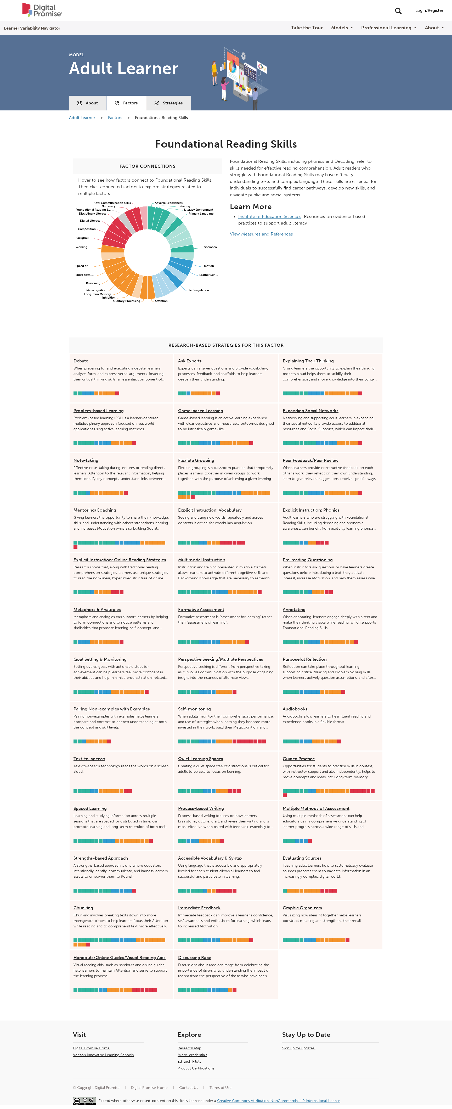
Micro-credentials (192, 1055)
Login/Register (429, 10)
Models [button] (340, 28)
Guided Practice (299, 758)
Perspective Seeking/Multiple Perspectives (220, 659)
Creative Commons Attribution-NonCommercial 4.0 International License (278, 1101)
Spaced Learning (90, 808)
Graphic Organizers (302, 907)
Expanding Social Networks (310, 410)
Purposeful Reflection (305, 659)
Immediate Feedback (199, 907)
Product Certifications (196, 1068)
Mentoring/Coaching (95, 510)
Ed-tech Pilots (189, 1061)
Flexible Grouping (196, 460)
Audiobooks (295, 709)
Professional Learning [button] (387, 28)
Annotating (294, 609)
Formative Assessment (201, 609)
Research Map (189, 1048)
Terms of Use (220, 1087)
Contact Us (188, 1087)
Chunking (83, 907)
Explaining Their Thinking (308, 360)
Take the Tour (307, 28)
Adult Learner (82, 117)
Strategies (173, 102)
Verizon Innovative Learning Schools (103, 1055)
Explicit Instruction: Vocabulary (210, 510)
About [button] (432, 28)
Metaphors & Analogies (97, 609)
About (92, 102)
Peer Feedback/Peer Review (310, 460)
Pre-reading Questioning (308, 559)
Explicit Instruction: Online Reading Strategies (120, 559)
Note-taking (86, 460)
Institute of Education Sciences (269, 216)
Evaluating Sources (302, 858)
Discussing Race (194, 957)
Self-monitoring (194, 709)
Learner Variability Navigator (32, 28)
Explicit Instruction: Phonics (311, 510)
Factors (130, 102)
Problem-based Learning (99, 410)
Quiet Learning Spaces (200, 758)
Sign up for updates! (298, 1048)
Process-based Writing (201, 808)
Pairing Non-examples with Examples (112, 709)
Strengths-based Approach (101, 858)
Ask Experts (190, 360)
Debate (81, 360)
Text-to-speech (89, 758)
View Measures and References (261, 234)
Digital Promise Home (91, 1048)
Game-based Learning (200, 410)
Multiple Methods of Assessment (316, 808)
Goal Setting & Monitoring (100, 659)
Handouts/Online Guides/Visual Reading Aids (120, 957)
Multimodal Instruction (201, 559)
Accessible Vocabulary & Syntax (210, 858)
